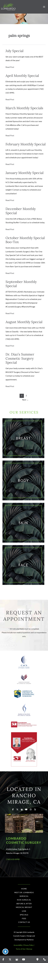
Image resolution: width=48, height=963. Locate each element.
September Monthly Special (21, 284)
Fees (24, 918)
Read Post (10, 67)
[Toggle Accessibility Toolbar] (5, 951)
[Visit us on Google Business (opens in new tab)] (22, 809)
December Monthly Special (21, 211)
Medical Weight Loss (24, 909)
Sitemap (29, 949)
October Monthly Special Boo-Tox (25, 240)
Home (24, 889)
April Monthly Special (22, 75)
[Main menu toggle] (44, 7)
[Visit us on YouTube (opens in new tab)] (26, 809)
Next (25, 400)
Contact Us (24, 922)
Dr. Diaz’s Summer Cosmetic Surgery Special (20, 358)
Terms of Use (20, 949)
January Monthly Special (24, 173)
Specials (24, 915)
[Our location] (37, 959)
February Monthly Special (26, 144)
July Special (14, 51)
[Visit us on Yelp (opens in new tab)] (35, 809)
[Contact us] (45, 959)
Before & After (24, 904)
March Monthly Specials (24, 108)
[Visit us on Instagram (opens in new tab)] (31, 809)
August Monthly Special (24, 322)
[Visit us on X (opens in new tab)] (17, 809)
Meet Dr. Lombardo (24, 892)
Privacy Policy (28, 945)
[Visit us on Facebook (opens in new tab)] (13, 809)
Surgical (24, 896)
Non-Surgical (24, 900)
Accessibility (18, 945)
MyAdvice (30, 940)
